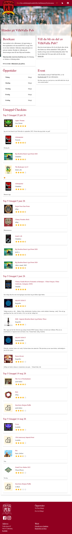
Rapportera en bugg (41, 528)
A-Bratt (17, 487)
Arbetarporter (19, 137)
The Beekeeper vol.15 (21, 167)
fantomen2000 (19, 340)
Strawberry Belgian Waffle (23, 405)
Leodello (17, 427)
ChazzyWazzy (19, 470)
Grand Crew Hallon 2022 (22, 467)
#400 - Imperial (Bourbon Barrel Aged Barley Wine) (30, 319)
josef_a (17, 252)
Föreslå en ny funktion (41, 526)
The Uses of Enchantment (23, 379)
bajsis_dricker (19, 453)
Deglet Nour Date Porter (22, 206)
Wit (16, 451)
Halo (16, 392)
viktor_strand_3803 (21, 265)
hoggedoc (18, 303)
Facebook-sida (42, 77)
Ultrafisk (17, 287)
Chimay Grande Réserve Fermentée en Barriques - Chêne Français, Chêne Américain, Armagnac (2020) (37, 283)
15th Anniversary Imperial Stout (24, 437)
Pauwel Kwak (19, 356)
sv (57, 3)
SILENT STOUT (20, 300)
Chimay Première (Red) (22, 219)
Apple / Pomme (19, 120)
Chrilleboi (18, 157)
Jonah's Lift (18, 236)
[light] (63, 3)
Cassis (17, 424)
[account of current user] (68, 3)
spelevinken (18, 381)
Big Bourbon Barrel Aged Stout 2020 (26, 154)
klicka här (41, 56)
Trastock (17, 140)
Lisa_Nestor (18, 123)
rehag (16, 209)
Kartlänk (4, 531)
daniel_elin (18, 170)
